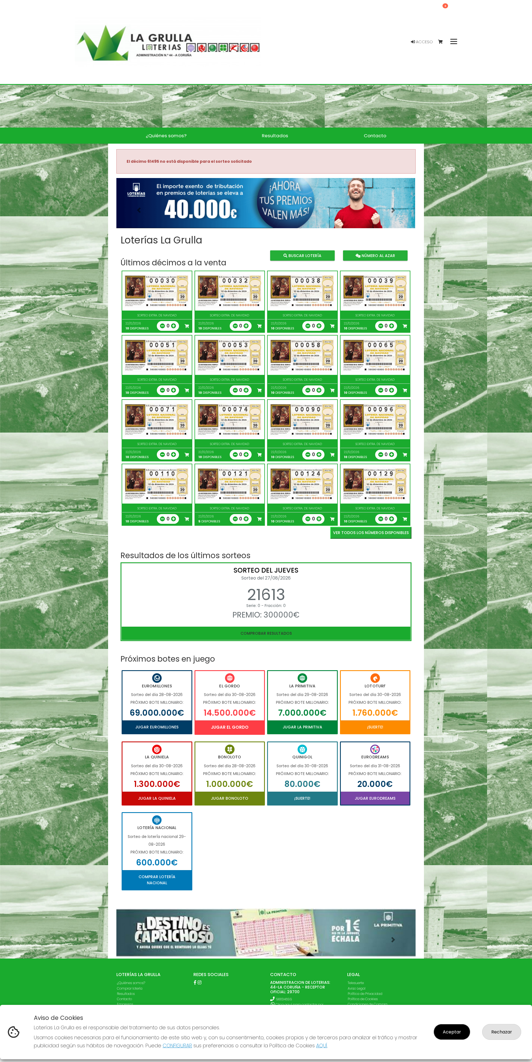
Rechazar (501, 1032)
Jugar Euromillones (156, 727)
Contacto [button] (375, 135)
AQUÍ (321, 1045)
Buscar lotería (304, 255)
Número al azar (377, 255)
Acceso (424, 42)
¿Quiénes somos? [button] (166, 135)
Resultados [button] (275, 135)
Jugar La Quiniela (157, 798)
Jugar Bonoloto (229, 798)
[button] (138, 210)
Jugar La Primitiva (302, 727)
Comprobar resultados (266, 633)
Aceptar (452, 1032)
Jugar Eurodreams (375, 798)
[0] (443, 42)
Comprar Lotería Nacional (157, 880)
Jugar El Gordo (230, 727)
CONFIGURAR (177, 1045)
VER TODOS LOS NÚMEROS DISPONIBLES (371, 532)
